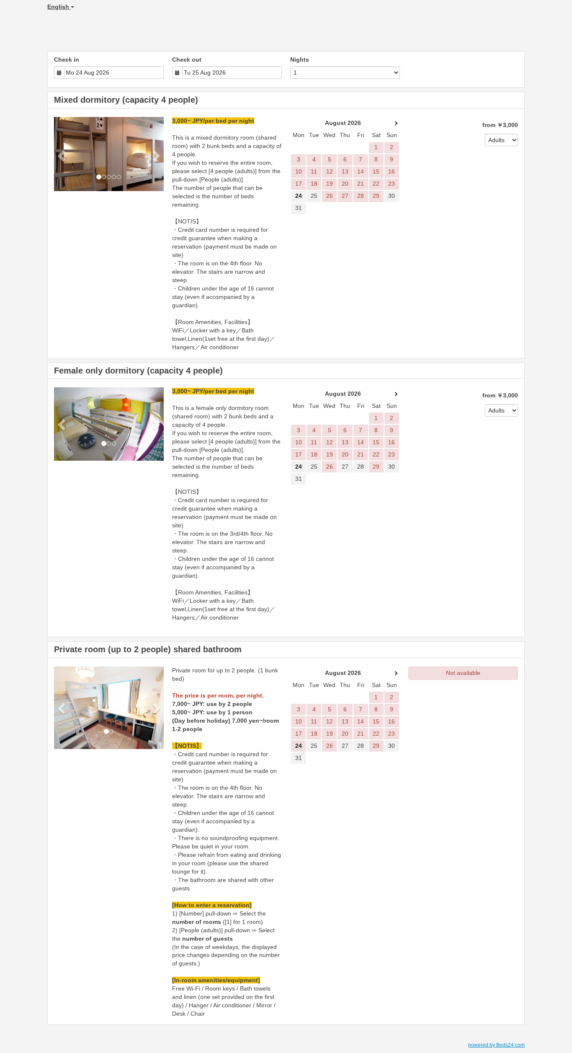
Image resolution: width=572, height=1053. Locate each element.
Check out (186, 59)
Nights (299, 59)
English (59, 6)
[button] (62, 156)
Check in (66, 59)
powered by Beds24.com (496, 1045)
